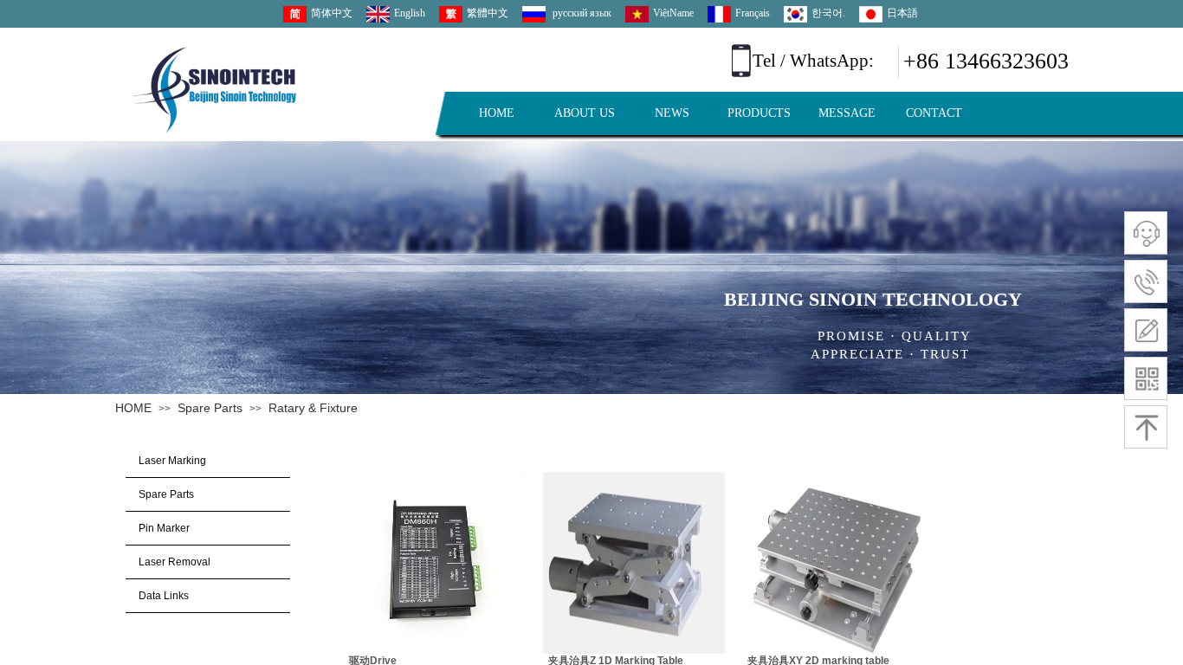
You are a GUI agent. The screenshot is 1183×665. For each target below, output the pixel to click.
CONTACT (934, 113)
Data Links (164, 596)
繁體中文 (487, 13)
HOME (496, 113)
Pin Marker (164, 528)
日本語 (902, 13)
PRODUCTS (759, 113)
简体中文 (331, 13)
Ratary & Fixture (313, 408)
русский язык (580, 13)
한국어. (828, 13)
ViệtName (673, 13)
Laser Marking (172, 461)
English (409, 13)
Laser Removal (174, 562)
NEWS (672, 113)
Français (752, 13)
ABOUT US (584, 113)
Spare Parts (210, 408)
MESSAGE (847, 113)
